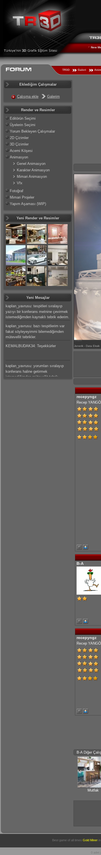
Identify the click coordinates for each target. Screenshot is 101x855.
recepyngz (87, 396)
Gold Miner (90, 840)
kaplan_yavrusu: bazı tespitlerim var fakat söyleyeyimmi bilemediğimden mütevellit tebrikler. (35, 331)
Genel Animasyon (31, 164)
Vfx (19, 183)
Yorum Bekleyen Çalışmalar (32, 131)
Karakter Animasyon (33, 170)
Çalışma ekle (27, 96)
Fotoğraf (16, 191)
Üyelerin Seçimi (22, 125)
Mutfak (93, 790)
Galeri (82, 69)
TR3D (66, 69)
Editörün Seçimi (23, 118)
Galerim (53, 96)
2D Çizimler (19, 138)
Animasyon (19, 157)
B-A (80, 563)
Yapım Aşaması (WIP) (28, 204)
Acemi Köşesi (21, 151)
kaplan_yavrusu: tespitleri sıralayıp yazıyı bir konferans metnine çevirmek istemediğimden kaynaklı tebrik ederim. (37, 311)
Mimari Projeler (22, 197)
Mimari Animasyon (32, 176)
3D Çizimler (19, 144)
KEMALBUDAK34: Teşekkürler (31, 346)
